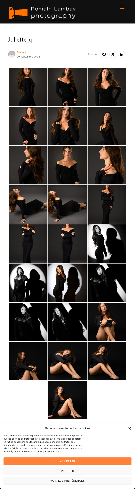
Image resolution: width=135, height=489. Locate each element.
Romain (21, 52)
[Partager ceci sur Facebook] (104, 54)
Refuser (67, 471)
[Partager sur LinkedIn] (121, 54)
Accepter (67, 461)
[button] (129, 428)
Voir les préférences (67, 481)
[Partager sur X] (112, 54)
